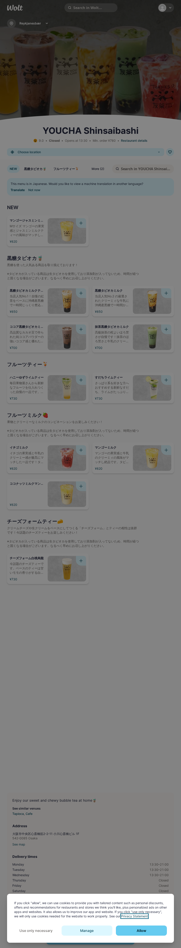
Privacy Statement (134, 916)
